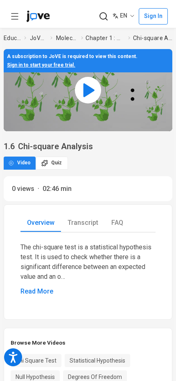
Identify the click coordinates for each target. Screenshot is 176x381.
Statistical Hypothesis (97, 360)
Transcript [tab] (83, 222)
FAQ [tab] (117, 222)
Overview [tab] (40, 222)
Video (24, 163)
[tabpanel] (88, 269)
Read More (36, 291)
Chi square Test (36, 360)
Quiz (56, 163)
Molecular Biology (67, 38)
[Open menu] (14, 16)
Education (12, 38)
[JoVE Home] (38, 16)
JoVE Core (38, 38)
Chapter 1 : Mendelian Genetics (105, 38)
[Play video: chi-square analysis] (88, 90)
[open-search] (103, 16)
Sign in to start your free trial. (41, 65)
